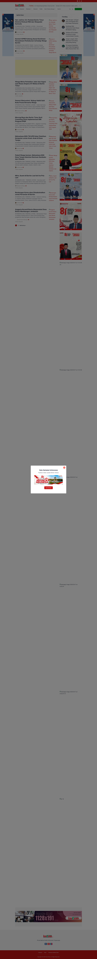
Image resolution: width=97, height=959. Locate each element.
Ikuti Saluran (48, 487)
